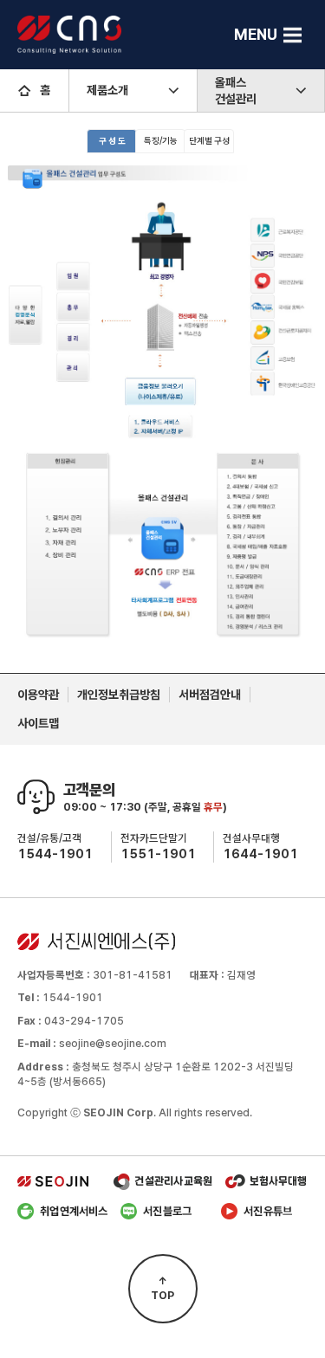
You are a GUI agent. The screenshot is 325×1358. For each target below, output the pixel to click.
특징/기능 (161, 140)
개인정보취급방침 (118, 695)
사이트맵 (38, 723)
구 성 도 (112, 140)
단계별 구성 (209, 140)
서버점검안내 (210, 695)
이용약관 (38, 695)
